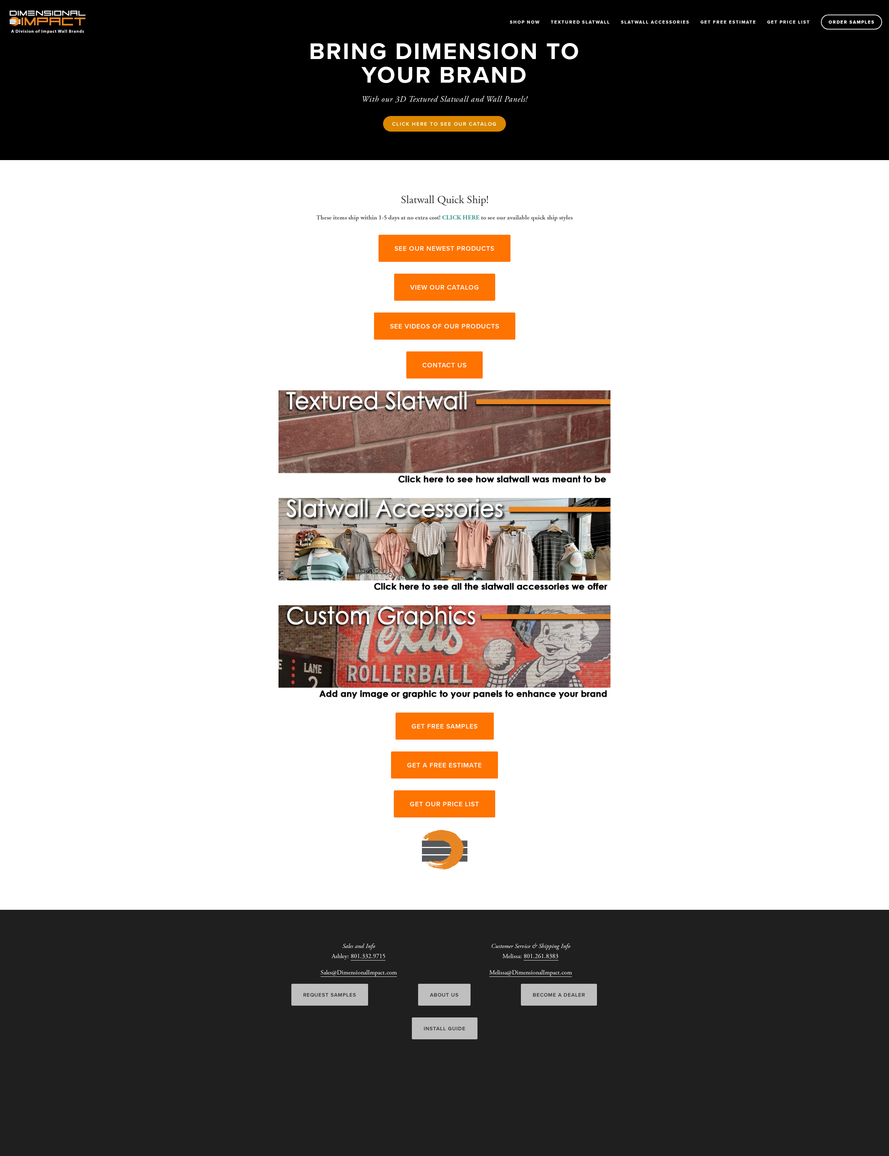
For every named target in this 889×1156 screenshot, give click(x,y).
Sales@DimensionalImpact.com (359, 972)
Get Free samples (445, 726)
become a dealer (559, 994)
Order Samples (852, 22)
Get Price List (788, 22)
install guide (445, 1028)
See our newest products (444, 248)
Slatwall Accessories (655, 22)
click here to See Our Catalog (444, 123)
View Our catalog (444, 287)
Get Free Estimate (728, 22)
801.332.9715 (368, 956)
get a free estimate (444, 765)
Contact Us (444, 365)
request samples (329, 994)
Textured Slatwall (580, 22)
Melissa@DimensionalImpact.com (530, 972)
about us (444, 994)
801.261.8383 (541, 956)
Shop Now (525, 22)
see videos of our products (444, 326)
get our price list (444, 804)
